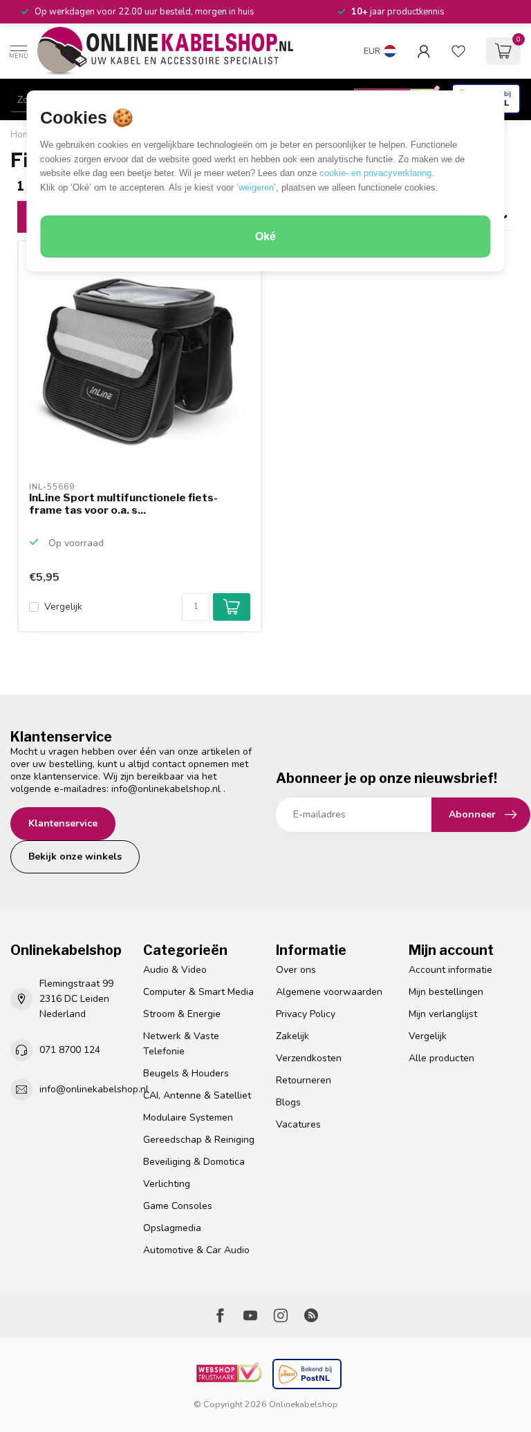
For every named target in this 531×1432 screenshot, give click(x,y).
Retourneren (303, 1080)
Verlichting (166, 1183)
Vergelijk (63, 606)
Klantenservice (62, 823)
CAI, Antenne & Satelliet (197, 1095)
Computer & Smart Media (198, 991)
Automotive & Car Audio (196, 1250)
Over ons (296, 969)
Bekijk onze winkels (75, 856)
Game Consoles (177, 1205)
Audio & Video (175, 969)
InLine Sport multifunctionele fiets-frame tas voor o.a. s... (123, 504)
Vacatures (298, 1124)
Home (23, 134)
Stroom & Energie (182, 1013)
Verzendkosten (309, 1058)
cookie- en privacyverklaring (375, 173)
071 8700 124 (69, 1049)
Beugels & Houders (186, 1073)
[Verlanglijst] (458, 51)
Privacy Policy (305, 1013)
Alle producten (441, 1058)
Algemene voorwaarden (329, 991)
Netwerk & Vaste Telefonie (181, 1043)
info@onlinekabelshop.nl (166, 788)
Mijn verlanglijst (443, 1013)
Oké (265, 236)
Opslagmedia (172, 1228)
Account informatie (450, 969)
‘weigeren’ (256, 187)
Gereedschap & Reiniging (198, 1139)
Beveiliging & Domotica (194, 1161)
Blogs (288, 1102)
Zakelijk (292, 1036)
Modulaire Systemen (188, 1117)
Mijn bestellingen (446, 991)
